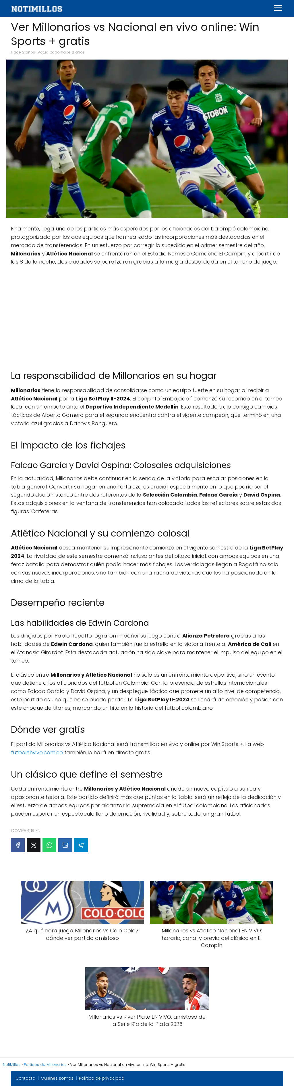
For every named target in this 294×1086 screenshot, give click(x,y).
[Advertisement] (147, 318)
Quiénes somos (57, 1078)
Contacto (25, 1078)
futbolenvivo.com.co (37, 752)
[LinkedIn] (65, 845)
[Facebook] (18, 845)
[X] (33, 845)
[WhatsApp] (49, 845)
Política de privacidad (101, 1078)
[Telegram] (81, 845)
